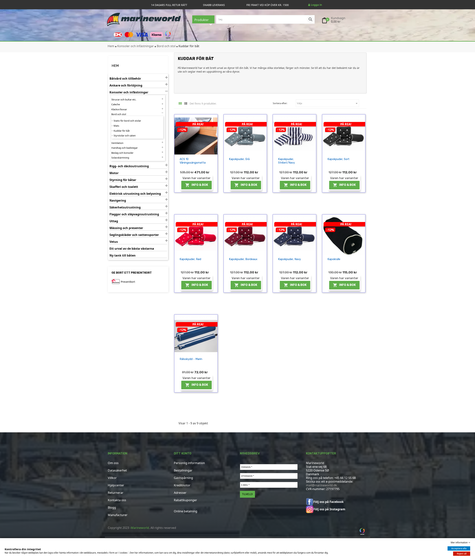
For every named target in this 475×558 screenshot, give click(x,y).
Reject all (461, 553)
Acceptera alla (458, 548)
